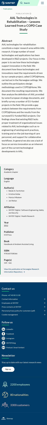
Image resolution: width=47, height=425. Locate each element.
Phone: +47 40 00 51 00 (11, 295)
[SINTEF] (8, 3)
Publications (7, 9)
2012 (6, 225)
